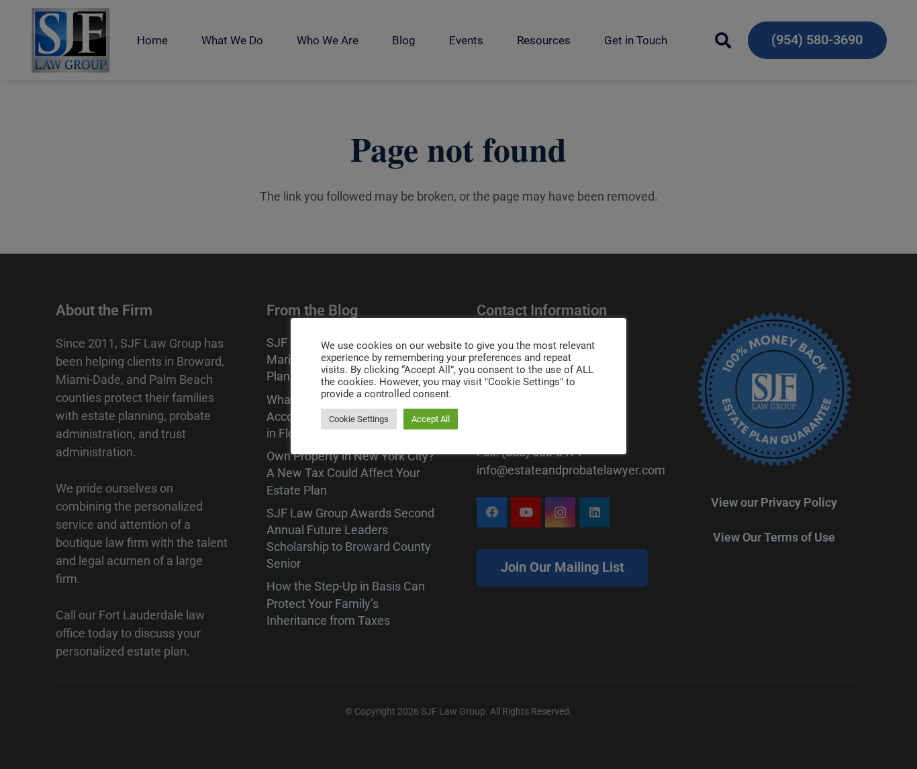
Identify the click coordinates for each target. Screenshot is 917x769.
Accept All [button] (431, 419)
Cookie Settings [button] (359, 419)
